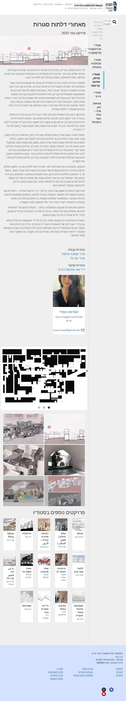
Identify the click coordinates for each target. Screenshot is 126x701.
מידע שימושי (96, 8)
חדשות (36, 4)
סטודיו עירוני (97, 94)
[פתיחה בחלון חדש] (112, 7)
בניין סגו (119, 656)
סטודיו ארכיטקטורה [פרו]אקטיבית (96, 49)
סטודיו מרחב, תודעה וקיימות (95, 80)
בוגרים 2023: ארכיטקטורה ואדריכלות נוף (97, 32)
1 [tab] (49, 407)
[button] (114, 22)
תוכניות (78, 4)
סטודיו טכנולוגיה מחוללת (96, 63)
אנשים (58, 4)
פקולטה (89, 4)
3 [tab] (39, 407)
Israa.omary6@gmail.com (66, 330)
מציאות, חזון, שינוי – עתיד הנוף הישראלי (96, 113)
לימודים (119, 675)
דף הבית (98, 4)
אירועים (48, 4)
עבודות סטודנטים (77, 8)
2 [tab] (44, 407)
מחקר (68, 4)
